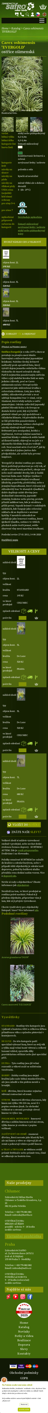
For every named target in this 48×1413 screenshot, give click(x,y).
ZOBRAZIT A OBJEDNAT (21, 333)
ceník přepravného (28, 850)
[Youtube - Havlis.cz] (15, 1298)
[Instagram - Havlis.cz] (22, 1298)
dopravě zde (9, 876)
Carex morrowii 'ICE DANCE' (16, 1004)
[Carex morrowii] (22, 983)
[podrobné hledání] (17, 14)
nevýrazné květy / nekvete (31, 227)
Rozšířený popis (10, 540)
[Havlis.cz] (18, 6)
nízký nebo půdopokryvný (31, 230)
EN (43, 13)
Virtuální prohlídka (24, 1236)
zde (36, 910)
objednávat (23, 885)
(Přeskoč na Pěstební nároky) (14, 347)
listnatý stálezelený (28, 224)
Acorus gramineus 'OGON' (15, 957)
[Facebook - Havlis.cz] (30, 1298)
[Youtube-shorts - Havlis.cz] (8, 1298)
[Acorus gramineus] (22, 936)
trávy (20, 233)
